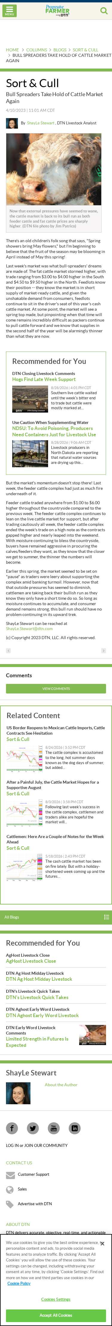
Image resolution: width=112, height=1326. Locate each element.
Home (12, 50)
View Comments (56, 688)
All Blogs (11, 917)
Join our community (45, 1146)
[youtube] (54, 1128)
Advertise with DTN (35, 1204)
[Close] (102, 1243)
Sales (22, 1189)
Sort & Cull (85, 50)
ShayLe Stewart (41, 123)
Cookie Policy (18, 1284)
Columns (36, 50)
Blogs (59, 50)
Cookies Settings (55, 1299)
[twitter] (33, 1128)
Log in (13, 1146)
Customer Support (33, 1174)
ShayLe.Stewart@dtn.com (29, 629)
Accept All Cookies (56, 1315)
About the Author (61, 1085)
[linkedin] (75, 1128)
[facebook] (12, 1128)
